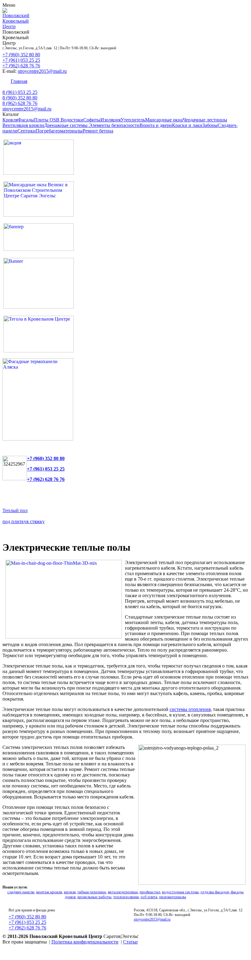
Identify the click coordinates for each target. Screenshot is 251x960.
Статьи (130, 941)
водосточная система (180, 892)
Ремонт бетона (98, 130)
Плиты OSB (47, 119)
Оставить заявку (188, 81)
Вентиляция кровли (23, 125)
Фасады (26, 119)
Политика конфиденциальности (84, 941)
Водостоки (72, 119)
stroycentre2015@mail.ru (42, 71)
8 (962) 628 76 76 (19, 103)
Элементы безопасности (114, 125)
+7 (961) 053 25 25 (21, 60)
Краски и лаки (187, 125)
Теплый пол (15, 510)
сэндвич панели (20, 892)
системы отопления (190, 709)
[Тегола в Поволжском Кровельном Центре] (38, 350)
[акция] (38, 173)
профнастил (150, 892)
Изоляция (110, 119)
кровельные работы (94, 897)
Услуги (88, 81)
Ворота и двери (156, 125)
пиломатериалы (172, 897)
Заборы (210, 125)
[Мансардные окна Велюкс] (38, 215)
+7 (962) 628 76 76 (21, 65)
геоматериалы (68, 130)
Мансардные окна (164, 119)
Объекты (110, 81)
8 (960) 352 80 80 (19, 97)
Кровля (10, 119)
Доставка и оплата (145, 81)
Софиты (91, 119)
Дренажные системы (66, 125)
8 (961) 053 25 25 (19, 92)
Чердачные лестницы (205, 119)
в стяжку (35, 521)
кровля (70, 892)
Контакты (43, 81)
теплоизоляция (126, 897)
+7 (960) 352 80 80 (21, 54)
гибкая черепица (91, 892)
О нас (217, 81)
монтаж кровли (49, 892)
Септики (26, 130)
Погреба (44, 130)
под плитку (14, 521)
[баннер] (38, 249)
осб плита (148, 897)
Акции (67, 81)
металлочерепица (123, 892)
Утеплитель (133, 119)
